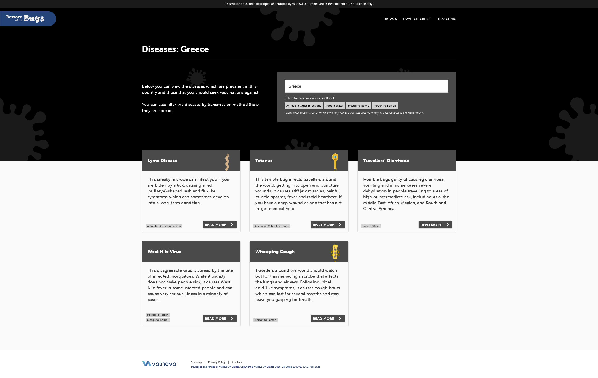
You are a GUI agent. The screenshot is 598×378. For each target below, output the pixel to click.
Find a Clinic (446, 19)
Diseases (390, 19)
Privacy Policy (216, 362)
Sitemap (196, 362)
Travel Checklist (416, 19)
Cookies (237, 362)
